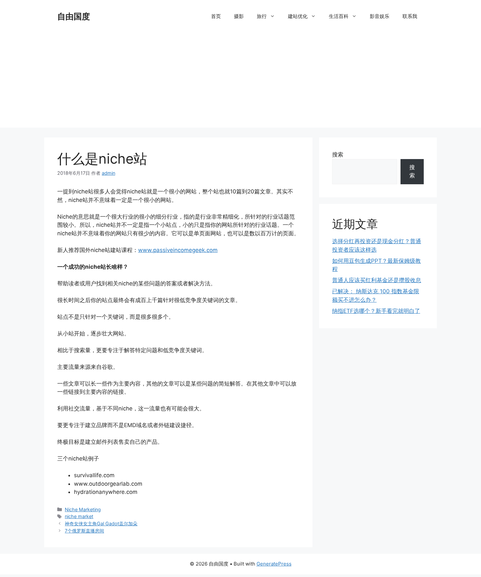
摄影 (239, 16)
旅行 (262, 16)
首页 (216, 16)
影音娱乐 (379, 16)
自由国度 (73, 16)
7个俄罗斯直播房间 (84, 530)
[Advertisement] (240, 82)
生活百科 (338, 16)
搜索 (337, 154)
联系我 (409, 16)
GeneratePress (274, 564)
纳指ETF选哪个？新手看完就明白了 (376, 311)
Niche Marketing (83, 509)
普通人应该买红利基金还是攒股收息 (376, 280)
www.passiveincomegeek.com (178, 250)
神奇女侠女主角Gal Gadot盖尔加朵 (101, 523)
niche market (79, 516)
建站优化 (298, 16)
